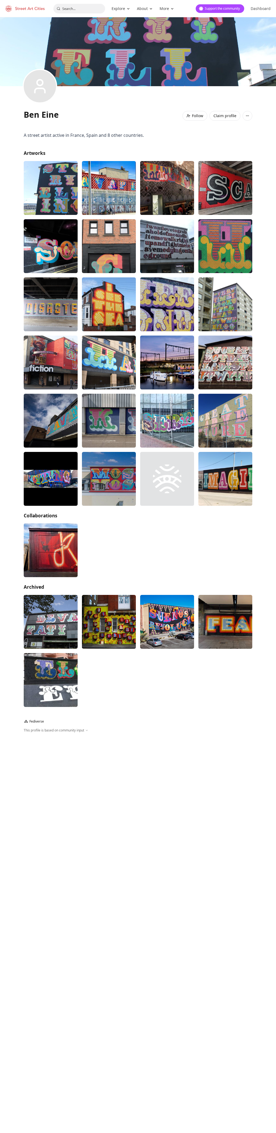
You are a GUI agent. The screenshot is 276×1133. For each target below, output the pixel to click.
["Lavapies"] (109, 188)
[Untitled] (109, 246)
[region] (138, 791)
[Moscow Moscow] (109, 479)
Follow (197, 115)
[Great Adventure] (225, 421)
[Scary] (225, 188)
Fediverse (34, 721)
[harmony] (109, 362)
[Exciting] (51, 479)
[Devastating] (51, 622)
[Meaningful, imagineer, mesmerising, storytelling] (167, 362)
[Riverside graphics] (51, 680)
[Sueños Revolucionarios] (167, 622)
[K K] (109, 421)
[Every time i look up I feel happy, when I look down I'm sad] (225, 304)
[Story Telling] (51, 188)
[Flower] (167, 479)
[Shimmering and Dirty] (51, 362)
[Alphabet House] (109, 622)
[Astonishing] (225, 246)
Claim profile (224, 115)
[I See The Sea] (109, 304)
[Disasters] (51, 304)
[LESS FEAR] (225, 622)
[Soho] (51, 246)
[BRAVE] (51, 421)
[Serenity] (167, 421)
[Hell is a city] (167, 188)
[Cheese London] (167, 304)
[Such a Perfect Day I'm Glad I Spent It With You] (225, 362)
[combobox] (79, 8)
